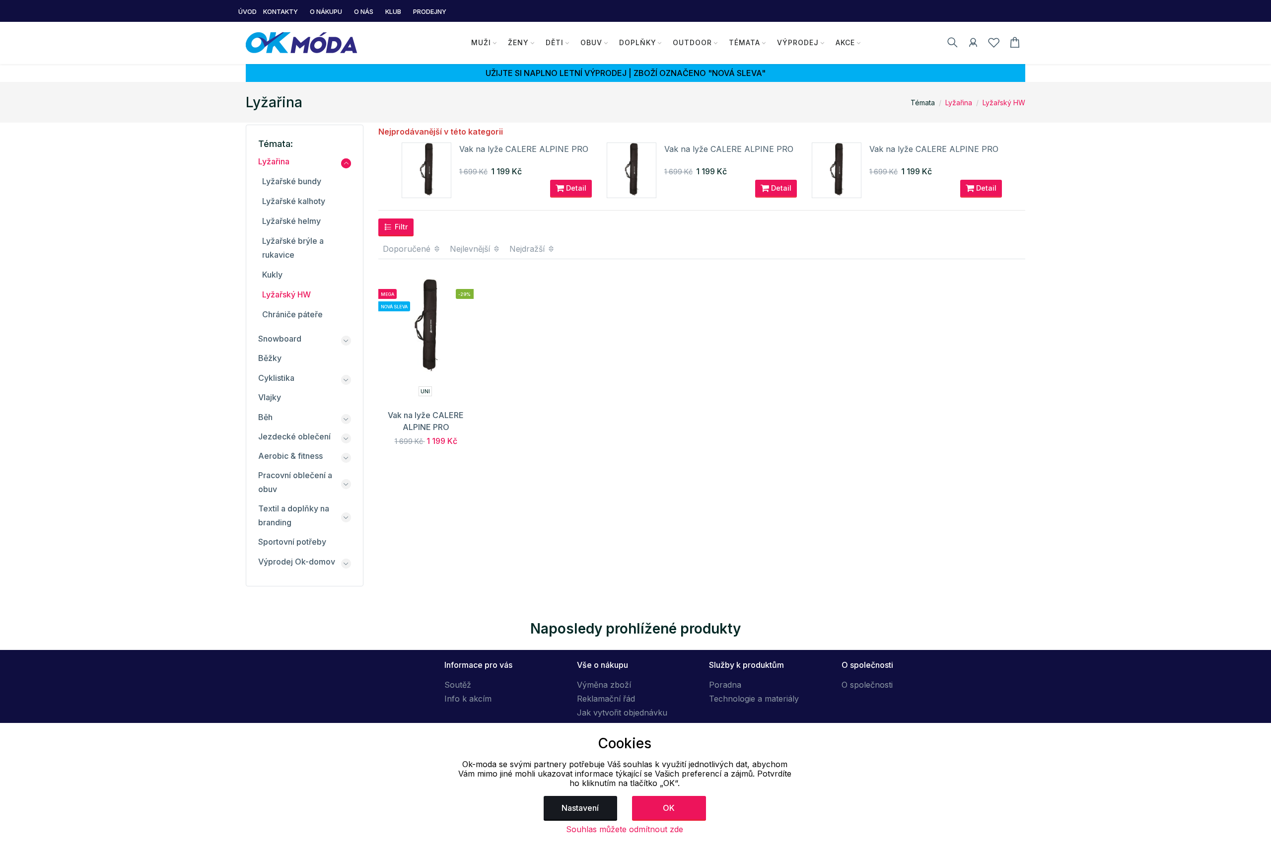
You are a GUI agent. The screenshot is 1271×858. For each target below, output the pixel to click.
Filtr (400, 226)
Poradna (725, 685)
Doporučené (408, 249)
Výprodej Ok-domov (296, 562)
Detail (575, 188)
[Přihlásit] (973, 44)
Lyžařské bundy (291, 181)
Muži (481, 42)
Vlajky (269, 397)
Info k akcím (468, 699)
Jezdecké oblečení (294, 436)
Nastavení (580, 808)
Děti (555, 42)
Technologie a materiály (754, 699)
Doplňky (637, 42)
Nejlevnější (471, 249)
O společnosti (867, 685)
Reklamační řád (606, 699)
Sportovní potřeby (292, 542)
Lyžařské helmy (291, 221)
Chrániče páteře (292, 314)
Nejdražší (528, 249)
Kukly (272, 275)
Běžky (270, 358)
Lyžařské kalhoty (293, 201)
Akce (845, 42)
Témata (744, 42)
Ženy (518, 42)
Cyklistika (276, 378)
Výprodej (798, 42)
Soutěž (457, 685)
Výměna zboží (604, 685)
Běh (265, 417)
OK (669, 808)
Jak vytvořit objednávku (622, 712)
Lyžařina (958, 102)
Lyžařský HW (1004, 102)
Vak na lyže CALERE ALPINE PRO (523, 149)
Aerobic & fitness (290, 456)
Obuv (591, 42)
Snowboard (279, 339)
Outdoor (692, 42)
